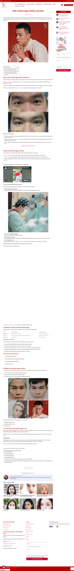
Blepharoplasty (38, 4)
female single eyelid (9, 81)
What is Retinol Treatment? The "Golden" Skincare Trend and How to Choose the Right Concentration (65, 23)
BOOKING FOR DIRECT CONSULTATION (28, 145)
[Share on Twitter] (26, 468)
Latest (27, 532)
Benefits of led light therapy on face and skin (64, 19)
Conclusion (6, 74)
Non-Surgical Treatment (47, 4)
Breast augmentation (29, 531)
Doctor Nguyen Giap (21, 4)
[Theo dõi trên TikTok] (54, 526)
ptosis (18, 139)
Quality (27, 539)
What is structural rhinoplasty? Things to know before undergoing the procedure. (64, 14)
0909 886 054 (8, 541)
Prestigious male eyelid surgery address (10, 72)
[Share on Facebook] (24, 468)
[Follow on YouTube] (57, 526)
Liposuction (28, 529)
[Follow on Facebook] (50, 526)
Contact (54, 4)
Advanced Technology (7, 525)
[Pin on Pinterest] (30, 468)
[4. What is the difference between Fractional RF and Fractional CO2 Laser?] (4, 356)
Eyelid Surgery (32, 473)
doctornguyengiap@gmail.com (11, 543)
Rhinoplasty (28, 525)
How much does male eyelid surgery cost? (11, 73)
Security (27, 536)
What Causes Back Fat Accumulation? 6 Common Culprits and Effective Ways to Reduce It (64, 28)
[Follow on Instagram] (52, 526)
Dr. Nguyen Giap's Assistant (16, 476)
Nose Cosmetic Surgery (31, 4)
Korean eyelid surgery (8, 155)
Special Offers (5, 529)
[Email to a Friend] (28, 468)
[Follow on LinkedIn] (55, 526)
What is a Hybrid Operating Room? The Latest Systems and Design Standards (64, 32)
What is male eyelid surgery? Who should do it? (11, 68)
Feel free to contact (29, 534)
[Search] (62, 5)
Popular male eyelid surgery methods (10, 69)
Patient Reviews (6, 527)
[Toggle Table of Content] (17, 67)
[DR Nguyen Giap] (7, 5)
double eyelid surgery (19, 87)
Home (16, 4)
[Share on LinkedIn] (32, 468)
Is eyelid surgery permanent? (12, 324)
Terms (27, 538)
